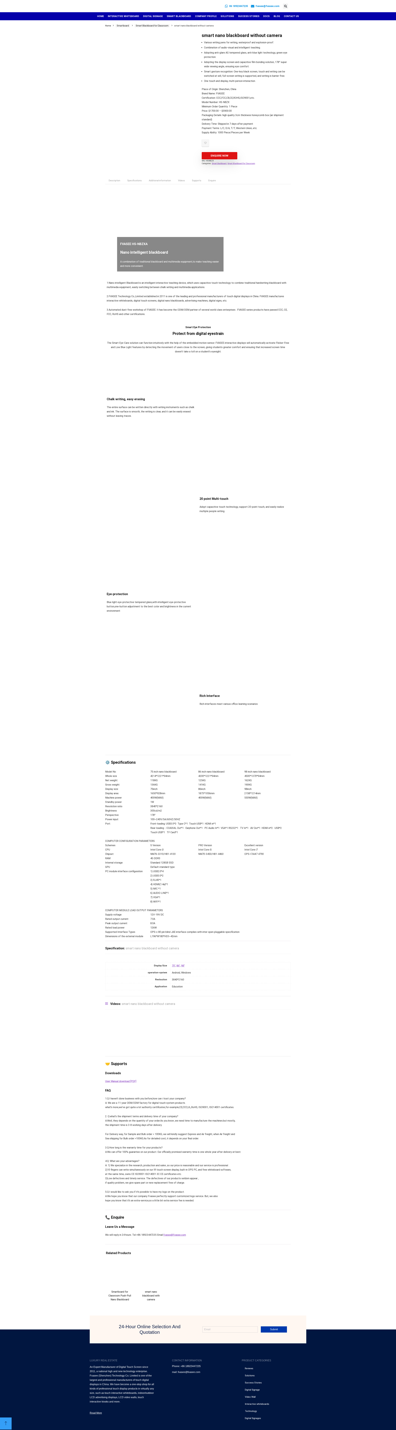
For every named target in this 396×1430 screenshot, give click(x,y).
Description (114, 180)
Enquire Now (219, 155)
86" (178, 965)
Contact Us (291, 16)
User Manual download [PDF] (120, 1081)
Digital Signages (253, 1418)
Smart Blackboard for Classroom (152, 25)
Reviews (249, 1368)
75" (173, 965)
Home (100, 16)
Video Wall (250, 1397)
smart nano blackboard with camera (151, 1295)
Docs (266, 16)
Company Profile (206, 16)
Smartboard (123, 25)
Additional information (160, 180)
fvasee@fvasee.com (174, 1234)
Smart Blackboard (179, 16)
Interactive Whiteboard (123, 16)
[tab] (114, 180)
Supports (196, 180)
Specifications (134, 180)
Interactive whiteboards (257, 1404)
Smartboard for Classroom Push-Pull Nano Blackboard (119, 1295)
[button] (285, 6)
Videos (181, 180)
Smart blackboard (219, 163)
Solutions (227, 16)
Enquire (212, 180)
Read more (120, 1305)
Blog (277, 16)
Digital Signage (153, 16)
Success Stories (248, 16)
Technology (251, 1411)
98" (183, 965)
